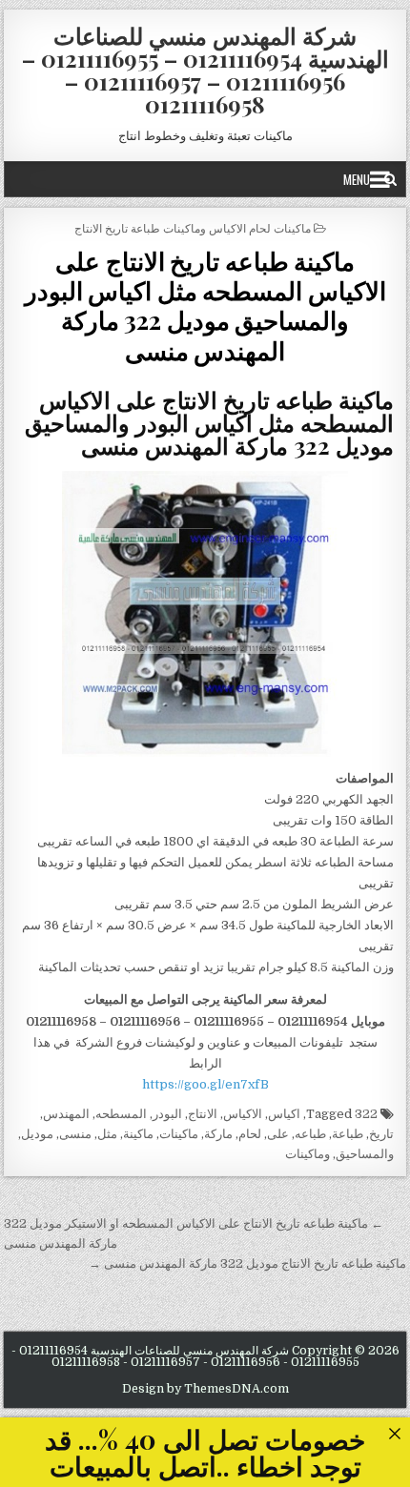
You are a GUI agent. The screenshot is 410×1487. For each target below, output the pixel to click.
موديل (37, 1134)
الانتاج (202, 1114)
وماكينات (307, 1154)
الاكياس (242, 1114)
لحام (249, 1134)
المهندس (66, 1114)
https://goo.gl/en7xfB (205, 1084)
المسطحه (121, 1114)
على (278, 1134)
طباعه (310, 1134)
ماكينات (178, 1134)
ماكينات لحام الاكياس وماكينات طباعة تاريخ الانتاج (192, 227)
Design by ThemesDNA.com (205, 1388)
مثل (107, 1134)
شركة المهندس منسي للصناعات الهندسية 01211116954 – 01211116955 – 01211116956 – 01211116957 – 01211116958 (205, 69)
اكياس (284, 1114)
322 (366, 1114)
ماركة (218, 1134)
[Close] (394, 1433)
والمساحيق (365, 1154)
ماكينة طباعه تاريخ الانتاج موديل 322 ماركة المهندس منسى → (247, 1263)
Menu (356, 179)
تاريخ (381, 1134)
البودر (167, 1114)
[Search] (390, 179)
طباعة (347, 1134)
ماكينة (138, 1134)
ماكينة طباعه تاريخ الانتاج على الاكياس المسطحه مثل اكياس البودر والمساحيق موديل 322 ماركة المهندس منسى (205, 305)
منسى (75, 1134)
